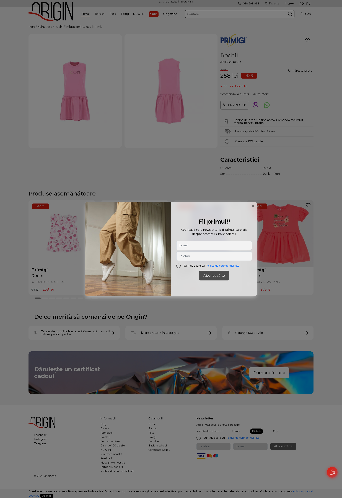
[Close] (253, 206)
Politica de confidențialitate (222, 265)
